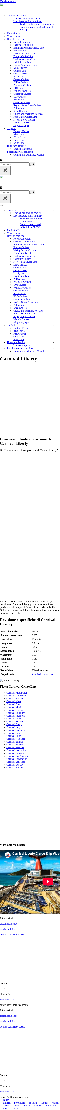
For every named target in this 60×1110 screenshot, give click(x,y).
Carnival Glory (14, 724)
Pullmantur (18, 108)
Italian (6, 1099)
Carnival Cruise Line (24, 44)
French (55, 1102)
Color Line (18, 140)
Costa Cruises (20, 73)
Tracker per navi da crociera (27, 18)
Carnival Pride (13, 736)
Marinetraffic (13, 33)
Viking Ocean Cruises (24, 53)
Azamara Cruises (22, 85)
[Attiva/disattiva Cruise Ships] (53, 236)
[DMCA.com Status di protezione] (30, 977)
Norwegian (51, 1105)
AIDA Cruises (20, 82)
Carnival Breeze (14, 704)
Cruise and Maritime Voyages (28, 114)
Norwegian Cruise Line (25, 65)
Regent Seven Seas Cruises (27, 105)
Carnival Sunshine (15, 753)
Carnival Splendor (15, 712)
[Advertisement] (30, 401)
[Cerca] (1, 160)
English (7, 1102)
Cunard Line (19, 70)
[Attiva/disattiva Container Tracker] (53, 348)
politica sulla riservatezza (12, 934)
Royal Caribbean (22, 42)
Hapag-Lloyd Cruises (24, 119)
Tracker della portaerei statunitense (37, 24)
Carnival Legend (14, 727)
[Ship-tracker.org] (16, 10)
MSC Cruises (20, 67)
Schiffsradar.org (8, 999)
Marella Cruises (21, 122)
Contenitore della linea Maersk (28, 154)
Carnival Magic (14, 707)
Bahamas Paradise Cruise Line (28, 47)
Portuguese (20, 1102)
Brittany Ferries (21, 131)
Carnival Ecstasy (14, 764)
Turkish (44, 1102)
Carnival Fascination (16, 759)
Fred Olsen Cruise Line (25, 116)
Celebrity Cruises (22, 62)
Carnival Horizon (15, 698)
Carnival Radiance (15, 738)
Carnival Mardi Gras (16, 692)
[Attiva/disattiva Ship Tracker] (53, 210)
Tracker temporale (22, 148)
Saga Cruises (20, 111)
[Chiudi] (5, 170)
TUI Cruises (19, 88)
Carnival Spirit (13, 733)
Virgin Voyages (21, 125)
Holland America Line (24, 59)
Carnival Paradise (15, 747)
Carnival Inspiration (16, 750)
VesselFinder (13, 36)
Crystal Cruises (21, 79)
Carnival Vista (13, 701)
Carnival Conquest (15, 730)
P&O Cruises (20, 99)
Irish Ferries (19, 134)
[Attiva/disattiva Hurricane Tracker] (53, 342)
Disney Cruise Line (23, 56)
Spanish (33, 1102)
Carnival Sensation (15, 761)
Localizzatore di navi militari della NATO (37, 28)
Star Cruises (19, 96)
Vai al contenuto (8, 1)
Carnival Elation (14, 744)
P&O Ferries (19, 137)
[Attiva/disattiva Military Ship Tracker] (53, 216)
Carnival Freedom (15, 715)
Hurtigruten (19, 76)
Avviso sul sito (7, 929)
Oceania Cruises (21, 102)
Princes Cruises (21, 50)
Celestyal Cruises (22, 93)
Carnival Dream (14, 710)
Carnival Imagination (17, 756)
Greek (6, 1105)
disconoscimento (8, 923)
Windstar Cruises (22, 91)
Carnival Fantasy (15, 767)
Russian (17, 1105)
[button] (27, 15)
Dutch (27, 1105)
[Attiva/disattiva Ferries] (53, 325)
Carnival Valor (13, 718)
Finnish (38, 1105)
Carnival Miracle (14, 721)
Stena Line (18, 142)
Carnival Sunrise (14, 741)
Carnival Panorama (16, 695)
